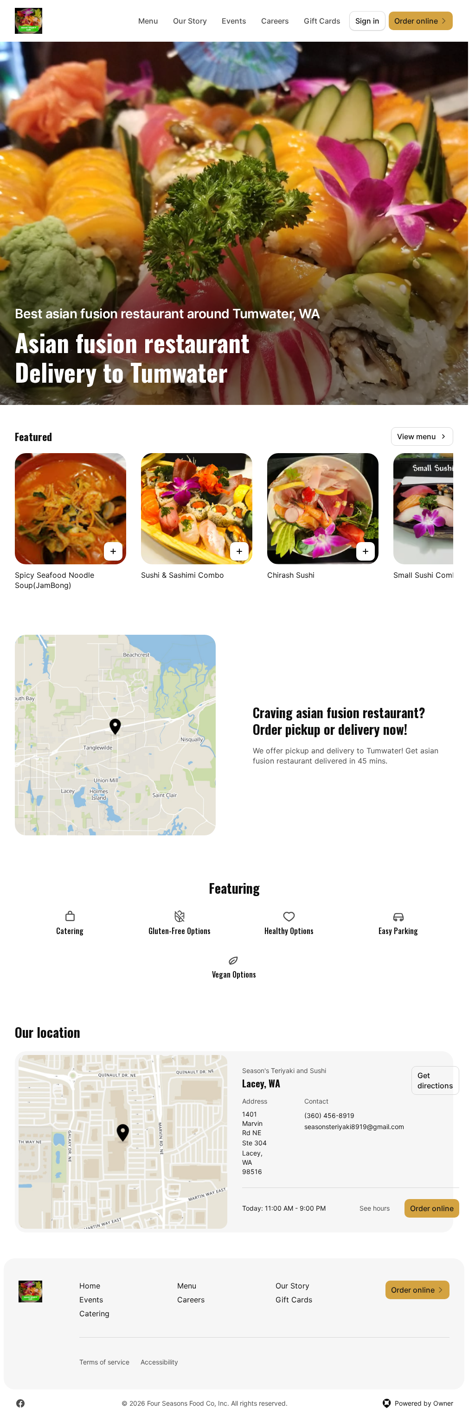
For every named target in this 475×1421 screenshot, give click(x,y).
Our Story (190, 20)
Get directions (435, 1080)
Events (234, 20)
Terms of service (104, 1362)
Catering (94, 1313)
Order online (432, 1208)
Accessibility (159, 1362)
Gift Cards (322, 20)
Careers (275, 20)
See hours (374, 1208)
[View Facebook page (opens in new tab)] (20, 1403)
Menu (148, 20)
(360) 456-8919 (329, 1116)
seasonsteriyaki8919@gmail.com (354, 1127)
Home (89, 1285)
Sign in (367, 20)
